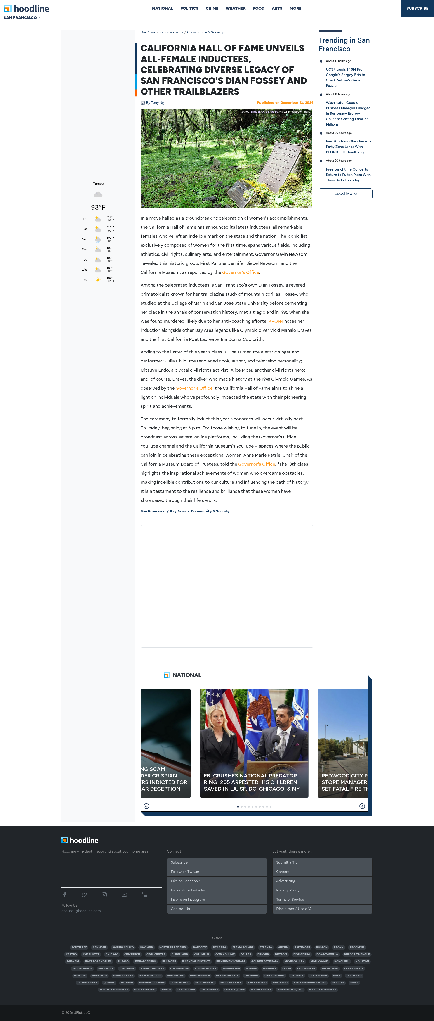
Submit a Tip (286, 863)
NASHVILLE (99, 975)
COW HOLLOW (225, 954)
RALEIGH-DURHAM (152, 982)
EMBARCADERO (145, 961)
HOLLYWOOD (319, 961)
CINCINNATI (132, 954)
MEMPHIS (269, 968)
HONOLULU (341, 961)
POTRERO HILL (87, 982)
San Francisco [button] (20, 17)
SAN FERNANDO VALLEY (310, 982)
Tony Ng (155, 103)
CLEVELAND (180, 954)
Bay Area (148, 32)
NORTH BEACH (200, 975)
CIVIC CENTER (155, 954)
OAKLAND (146, 947)
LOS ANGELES (179, 968)
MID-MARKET (306, 968)
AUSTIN (283, 947)
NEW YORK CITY (150, 975)
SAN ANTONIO (257, 982)
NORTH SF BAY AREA (173, 947)
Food (258, 8)
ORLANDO (251, 975)
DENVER (263, 954)
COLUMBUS (201, 954)
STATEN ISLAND (144, 989)
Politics (189, 8)
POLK (336, 975)
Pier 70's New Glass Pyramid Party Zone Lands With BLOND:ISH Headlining (349, 146)
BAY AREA (219, 947)
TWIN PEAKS (209, 989)
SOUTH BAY (79, 947)
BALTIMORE (302, 947)
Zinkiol (255, 112)
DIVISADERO (301, 954)
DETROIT (281, 954)
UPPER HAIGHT (261, 989)
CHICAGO (112, 954)
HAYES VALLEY (294, 961)
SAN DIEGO (280, 982)
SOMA (354, 982)
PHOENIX (297, 975)
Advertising (285, 881)
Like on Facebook (185, 881)
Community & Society (205, 32)
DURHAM (73, 961)
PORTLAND (354, 975)
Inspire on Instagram (188, 900)
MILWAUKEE (330, 968)
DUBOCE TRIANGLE (357, 954)
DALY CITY (200, 947)
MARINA (251, 968)
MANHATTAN (231, 968)
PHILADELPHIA (274, 975)
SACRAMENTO (204, 982)
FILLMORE (169, 961)
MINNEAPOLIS (353, 968)
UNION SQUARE (234, 989)
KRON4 (276, 321)
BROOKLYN (357, 947)
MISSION (80, 975)
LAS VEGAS (127, 968)
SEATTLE (338, 982)
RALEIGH (127, 982)
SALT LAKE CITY (230, 982)
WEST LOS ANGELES (322, 989)
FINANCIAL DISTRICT (196, 961)
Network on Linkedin (188, 890)
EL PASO (123, 961)
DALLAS (246, 954)
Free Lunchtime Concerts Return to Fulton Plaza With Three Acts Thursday (348, 174)
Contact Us (180, 909)
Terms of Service (290, 900)
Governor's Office (240, 272)
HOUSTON (362, 961)
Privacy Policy (287, 890)
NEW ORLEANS (123, 975)
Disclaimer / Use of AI (294, 909)
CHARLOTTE (91, 954)
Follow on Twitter (185, 872)
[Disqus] (226, 585)
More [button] (296, 8)
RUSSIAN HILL (180, 982)
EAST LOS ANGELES (98, 961)
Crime (212, 8)
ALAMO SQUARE (243, 947)
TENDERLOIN (186, 989)
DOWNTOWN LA (327, 954)
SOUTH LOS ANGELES (114, 989)
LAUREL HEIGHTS (152, 968)
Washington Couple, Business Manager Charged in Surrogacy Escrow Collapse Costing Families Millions (348, 113)
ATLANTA (266, 947)
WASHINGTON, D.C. (290, 989)
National (162, 8)
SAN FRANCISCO (123, 947)
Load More (346, 194)
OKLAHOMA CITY (227, 975)
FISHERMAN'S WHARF (230, 961)
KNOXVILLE (106, 968)
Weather (236, 8)
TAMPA (166, 989)
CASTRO (71, 954)
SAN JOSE (99, 947)
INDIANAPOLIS (82, 968)
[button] (146, 806)
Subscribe (417, 8)
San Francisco (171, 32)
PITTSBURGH (318, 975)
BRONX (339, 947)
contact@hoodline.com (81, 911)
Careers (282, 872)
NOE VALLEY (175, 975)
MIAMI (286, 968)
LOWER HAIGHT (205, 968)
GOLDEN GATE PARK (264, 961)
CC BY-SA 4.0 (269, 112)
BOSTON (322, 947)
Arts (277, 8)
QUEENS (109, 982)
